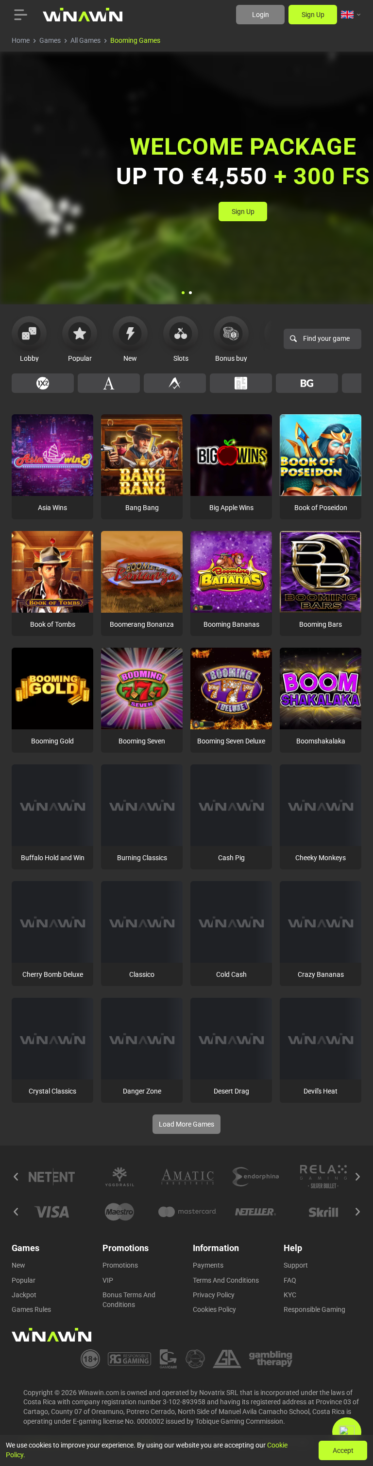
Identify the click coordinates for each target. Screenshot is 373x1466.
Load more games (186, 1124)
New (18, 1265)
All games (85, 40)
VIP (107, 1280)
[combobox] (351, 14)
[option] (43, 383)
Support (296, 1265)
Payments (208, 1265)
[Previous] (15, 1177)
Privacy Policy (214, 1295)
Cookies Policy (214, 1309)
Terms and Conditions (226, 1280)
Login (260, 14)
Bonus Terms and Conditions (128, 1299)
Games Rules (31, 1309)
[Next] (357, 1177)
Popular (23, 1280)
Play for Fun (52, 475)
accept (343, 1450)
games (50, 40)
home (21, 40)
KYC (290, 1295)
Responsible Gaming (314, 1309)
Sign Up (313, 14)
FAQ (290, 1280)
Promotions (120, 1265)
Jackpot (24, 1295)
